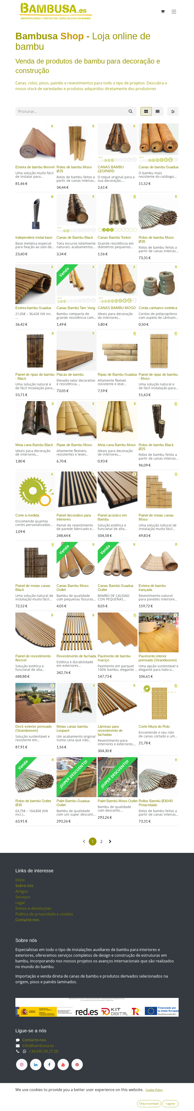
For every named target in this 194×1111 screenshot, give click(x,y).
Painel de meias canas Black (32, 588)
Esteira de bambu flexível (34, 167)
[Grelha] (146, 111)
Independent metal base (33, 237)
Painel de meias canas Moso (156, 517)
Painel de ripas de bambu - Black (34, 376)
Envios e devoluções (33, 908)
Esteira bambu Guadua (33, 308)
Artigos (21, 891)
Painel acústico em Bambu (112, 517)
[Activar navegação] (174, 11)
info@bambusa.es (38, 1045)
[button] (22, 156)
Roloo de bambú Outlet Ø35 (33, 803)
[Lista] (157, 111)
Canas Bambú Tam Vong (76, 308)
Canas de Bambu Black (75, 237)
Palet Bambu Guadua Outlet (73, 803)
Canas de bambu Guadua (158, 167)
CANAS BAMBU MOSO (117, 308)
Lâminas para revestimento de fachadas (110, 730)
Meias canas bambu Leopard (72, 728)
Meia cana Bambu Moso (117, 445)
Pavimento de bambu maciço (114, 658)
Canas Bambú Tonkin (114, 237)
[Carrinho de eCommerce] (162, 11)
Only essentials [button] (149, 1104)
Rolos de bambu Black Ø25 (156, 447)
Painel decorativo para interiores (74, 517)
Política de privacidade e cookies (44, 914)
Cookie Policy (154, 1090)
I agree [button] (170, 1104)
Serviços (22, 897)
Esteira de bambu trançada (152, 588)
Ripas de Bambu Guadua (117, 374)
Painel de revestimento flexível (33, 658)
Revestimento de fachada (76, 656)
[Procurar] (131, 111)
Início (20, 879)
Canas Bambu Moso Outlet (72, 588)
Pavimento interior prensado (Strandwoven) (158, 658)
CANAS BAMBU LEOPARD (111, 169)
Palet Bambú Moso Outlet (117, 801)
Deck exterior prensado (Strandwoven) (33, 728)
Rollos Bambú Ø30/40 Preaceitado (156, 803)
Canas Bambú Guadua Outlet (115, 588)
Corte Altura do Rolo (154, 726)
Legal (20, 902)
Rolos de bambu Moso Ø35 (156, 239)
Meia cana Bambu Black (34, 445)
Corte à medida (27, 515)
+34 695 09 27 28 (43, 1051)
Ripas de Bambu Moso (74, 445)
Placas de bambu (70, 374)
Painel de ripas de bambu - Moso (158, 376)
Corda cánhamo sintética (158, 308)
